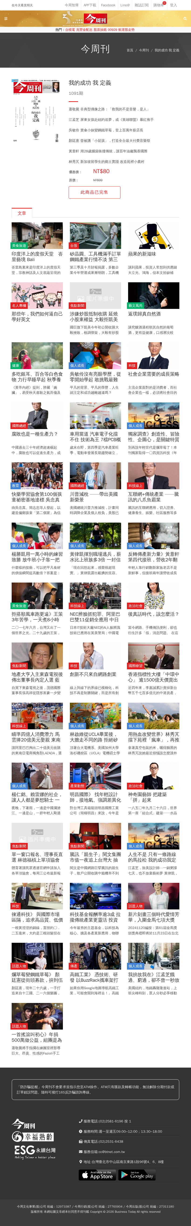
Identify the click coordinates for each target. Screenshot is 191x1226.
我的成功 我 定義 (167, 50)
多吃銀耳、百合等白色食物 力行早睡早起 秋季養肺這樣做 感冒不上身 (37, 379)
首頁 (130, 50)
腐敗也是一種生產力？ (35, 434)
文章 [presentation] (22, 213)
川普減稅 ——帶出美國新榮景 (94, 497)
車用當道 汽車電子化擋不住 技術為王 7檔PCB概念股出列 (95, 439)
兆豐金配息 (84, 30)
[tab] (22, 212)
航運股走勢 (126, 30)
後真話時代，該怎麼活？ (153, 614)
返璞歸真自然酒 (144, 314)
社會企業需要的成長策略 (153, 374)
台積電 (70, 30)
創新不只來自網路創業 (93, 674)
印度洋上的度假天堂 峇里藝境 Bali (37, 256)
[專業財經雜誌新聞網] (95, 19)
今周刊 (144, 50)
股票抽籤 (100, 30)
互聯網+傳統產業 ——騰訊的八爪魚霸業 (153, 497)
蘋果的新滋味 (142, 254)
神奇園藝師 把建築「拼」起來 (147, 797)
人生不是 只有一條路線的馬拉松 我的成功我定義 (152, 860)
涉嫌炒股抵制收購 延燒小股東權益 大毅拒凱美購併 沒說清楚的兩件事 (94, 319)
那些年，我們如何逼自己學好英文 (37, 316)
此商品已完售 (95, 192)
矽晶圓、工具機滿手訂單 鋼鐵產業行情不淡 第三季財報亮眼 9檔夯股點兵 (95, 259)
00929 (112, 30)
